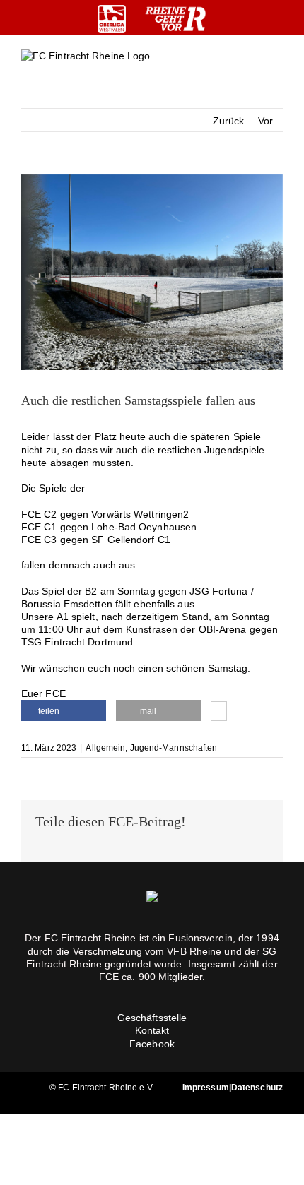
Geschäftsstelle (152, 1017)
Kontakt (152, 1030)
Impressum (205, 1087)
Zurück (229, 120)
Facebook (152, 1043)
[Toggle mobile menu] (277, 67)
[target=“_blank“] (111, 19)
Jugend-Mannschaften (174, 748)
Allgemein (105, 748)
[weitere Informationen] (218, 712)
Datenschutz (257, 1087)
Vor (265, 120)
